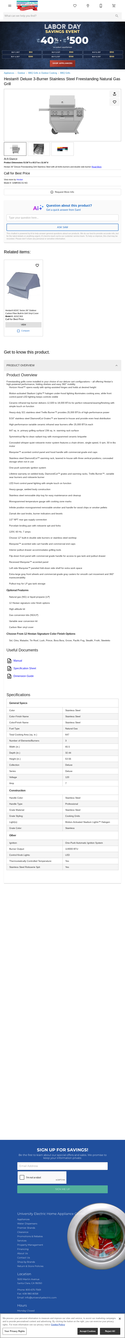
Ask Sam (62, 227)
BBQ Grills (65, 73)
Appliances (9, 73)
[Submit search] (116, 16)
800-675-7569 (32, 1289)
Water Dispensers (26, 1223)
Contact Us (23, 1257)
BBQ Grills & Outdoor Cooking (42, 73)
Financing (22, 1248)
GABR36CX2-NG (20, 183)
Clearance (22, 1231)
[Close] (119, 1318)
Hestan (20, 179)
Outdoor (21, 73)
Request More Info (64, 192)
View (23, 325)
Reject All (110, 1331)
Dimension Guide (24, 676)
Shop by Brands (25, 1261)
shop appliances (62, 63)
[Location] (88, 6)
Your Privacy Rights (14, 1331)
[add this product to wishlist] (114, 102)
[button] (10, 6)
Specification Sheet (25, 668)
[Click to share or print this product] (114, 93)
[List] (75, 6)
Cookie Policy (58, 1324)
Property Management (28, 1244)
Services (21, 1240)
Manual (18, 660)
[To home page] (27, 6)
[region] (62, 1325)
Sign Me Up (62, 1189)
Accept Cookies (88, 1331)
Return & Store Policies (29, 1265)
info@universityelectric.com (38, 1297)
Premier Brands (25, 1227)
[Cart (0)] (114, 6)
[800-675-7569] (101, 6)
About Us (22, 1252)
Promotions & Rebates (28, 1236)
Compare (25, 331)
